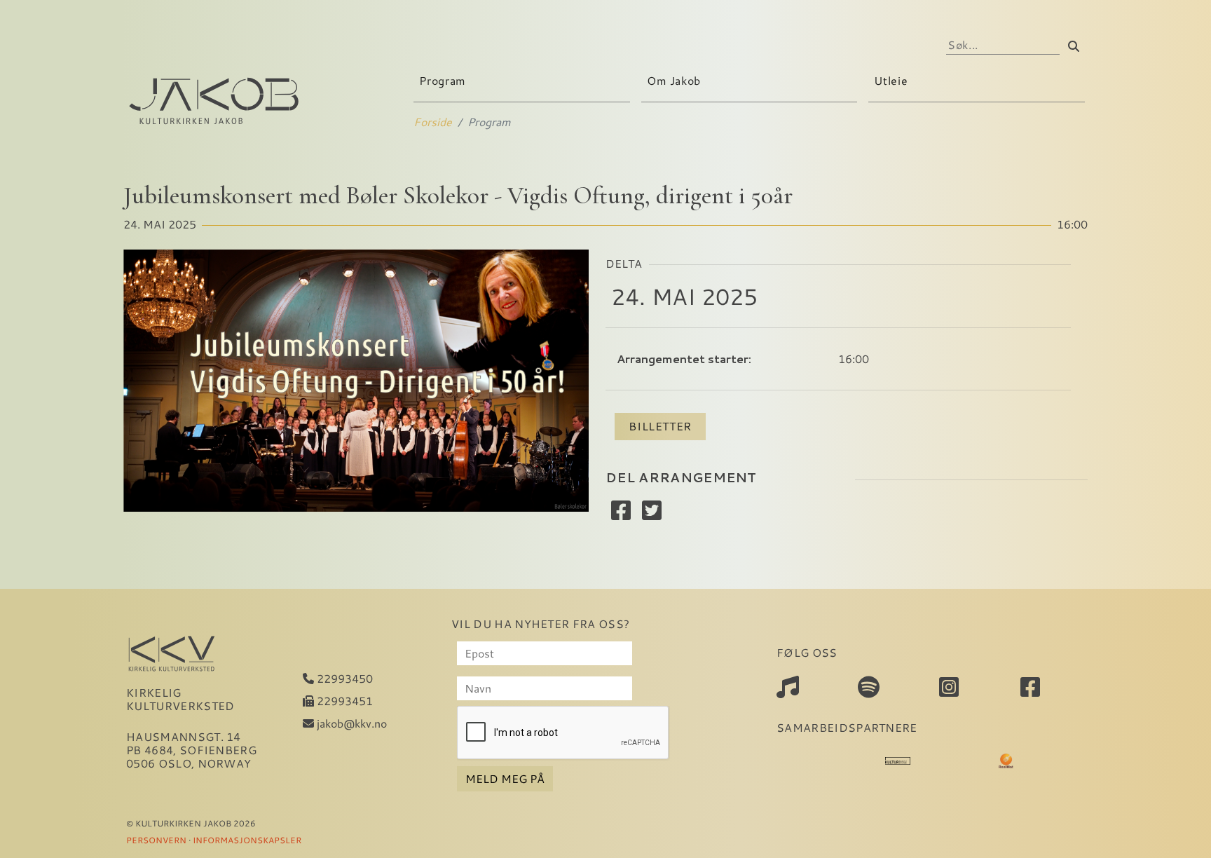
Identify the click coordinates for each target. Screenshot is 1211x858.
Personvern (156, 839)
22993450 (343, 678)
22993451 (343, 700)
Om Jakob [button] (675, 80)
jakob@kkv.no (350, 723)
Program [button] (444, 80)
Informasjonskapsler (247, 839)
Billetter (660, 425)
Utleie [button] (892, 80)
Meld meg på (505, 778)
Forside (432, 121)
